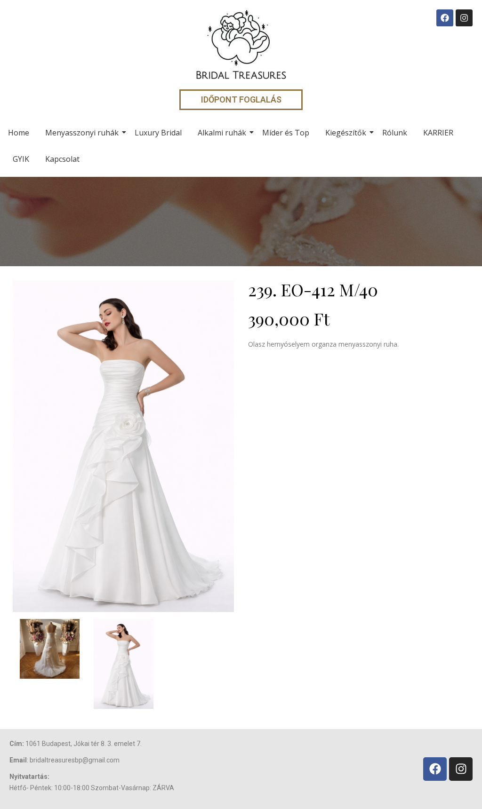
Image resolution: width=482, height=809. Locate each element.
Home (18, 132)
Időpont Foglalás (241, 99)
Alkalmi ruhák (222, 132)
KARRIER (438, 132)
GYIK (21, 159)
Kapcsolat (62, 159)
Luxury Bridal (158, 132)
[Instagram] (464, 17)
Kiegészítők (345, 132)
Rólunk (394, 132)
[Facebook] (444, 17)
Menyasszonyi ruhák (82, 132)
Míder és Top (285, 132)
